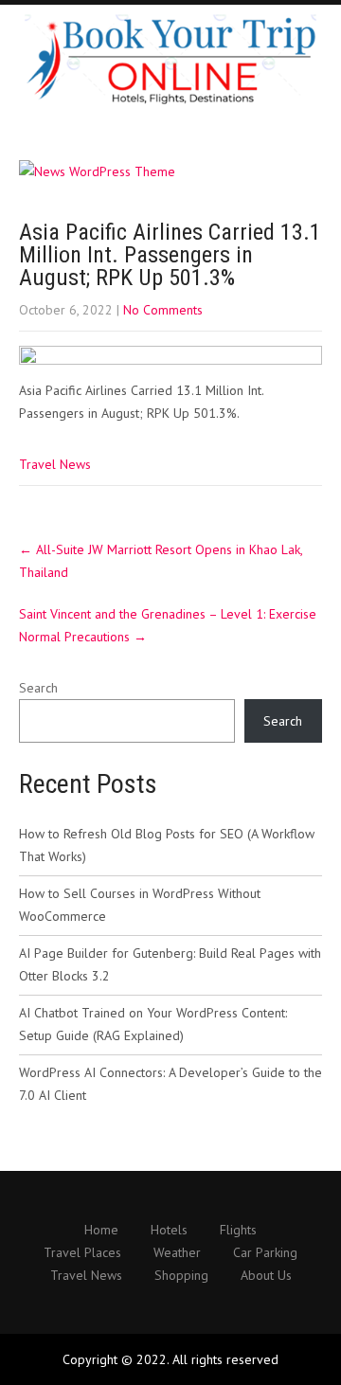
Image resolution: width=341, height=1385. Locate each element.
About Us (266, 1276)
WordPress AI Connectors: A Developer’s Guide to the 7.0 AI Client (170, 1084)
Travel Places (82, 1253)
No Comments (163, 309)
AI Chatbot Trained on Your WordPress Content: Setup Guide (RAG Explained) (153, 1024)
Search (38, 687)
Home (101, 1230)
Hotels (169, 1230)
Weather (177, 1253)
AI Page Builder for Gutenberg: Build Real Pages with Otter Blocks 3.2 (170, 964)
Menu (322, 33)
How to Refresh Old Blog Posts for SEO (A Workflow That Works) (166, 845)
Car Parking (265, 1253)
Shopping (181, 1276)
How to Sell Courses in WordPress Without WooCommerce (139, 905)
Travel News (55, 464)
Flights (238, 1230)
